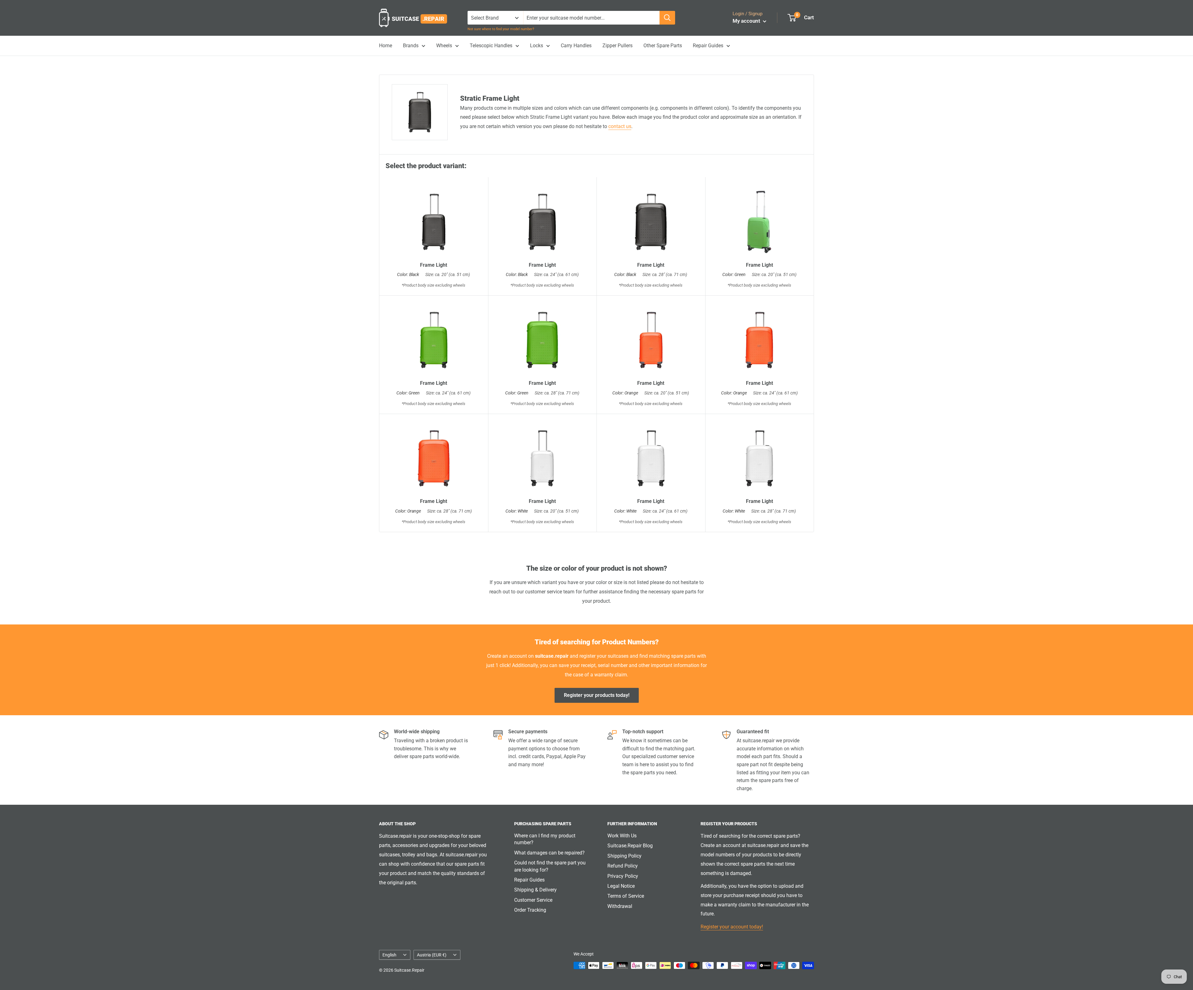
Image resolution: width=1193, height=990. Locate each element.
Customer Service (533, 900)
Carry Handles (576, 45)
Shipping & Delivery (535, 890)
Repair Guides (708, 45)
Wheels (444, 45)
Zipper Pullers (617, 45)
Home (385, 45)
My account (747, 21)
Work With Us (622, 836)
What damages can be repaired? (549, 853)
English (389, 954)
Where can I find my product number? (544, 839)
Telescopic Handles (491, 45)
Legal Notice (621, 886)
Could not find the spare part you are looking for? (550, 866)
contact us (619, 126)
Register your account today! (732, 927)
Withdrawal (619, 906)
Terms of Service (625, 896)
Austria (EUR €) (431, 954)
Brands (410, 45)
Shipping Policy (624, 856)
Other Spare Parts (662, 45)
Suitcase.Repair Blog (630, 846)
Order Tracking (530, 910)
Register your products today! (596, 695)
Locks (536, 45)
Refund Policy (622, 866)
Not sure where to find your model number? (501, 29)
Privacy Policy (622, 876)
